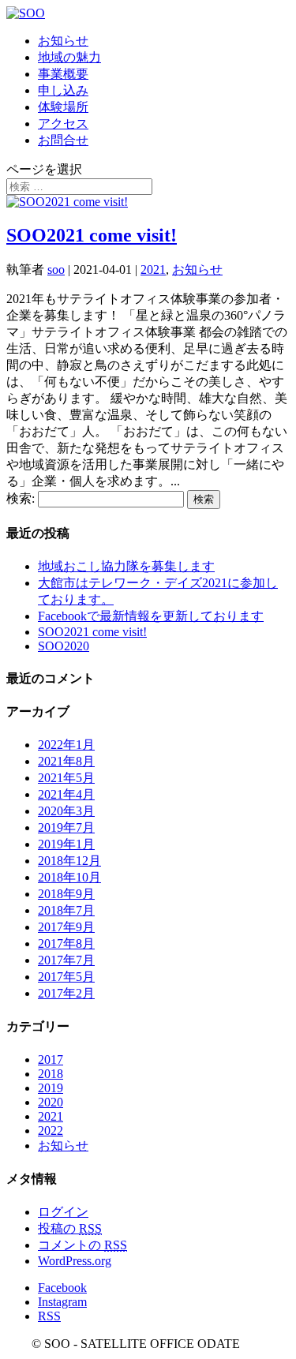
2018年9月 (66, 893)
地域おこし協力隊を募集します (126, 566)
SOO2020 (63, 646)
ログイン (63, 1212)
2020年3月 (66, 811)
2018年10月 (69, 877)
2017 (50, 1059)
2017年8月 (66, 943)
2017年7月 (66, 960)
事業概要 (63, 73)
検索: (20, 498)
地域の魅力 (69, 57)
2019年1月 (66, 844)
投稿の (70, 1228)
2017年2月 (66, 993)
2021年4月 (66, 794)
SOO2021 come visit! (91, 235)
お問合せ (63, 140)
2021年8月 (66, 761)
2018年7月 (66, 910)
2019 (50, 1088)
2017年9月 (66, 927)
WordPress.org (74, 1260)
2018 (50, 1073)
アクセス (63, 123)
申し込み (63, 90)
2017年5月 (66, 976)
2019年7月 (66, 827)
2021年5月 (66, 777)
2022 (50, 1130)
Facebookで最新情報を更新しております (151, 616)
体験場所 (63, 107)
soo (56, 269)
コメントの (82, 1245)
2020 (50, 1102)
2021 (153, 269)
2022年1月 (66, 744)
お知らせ (63, 40)
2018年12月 (69, 860)
